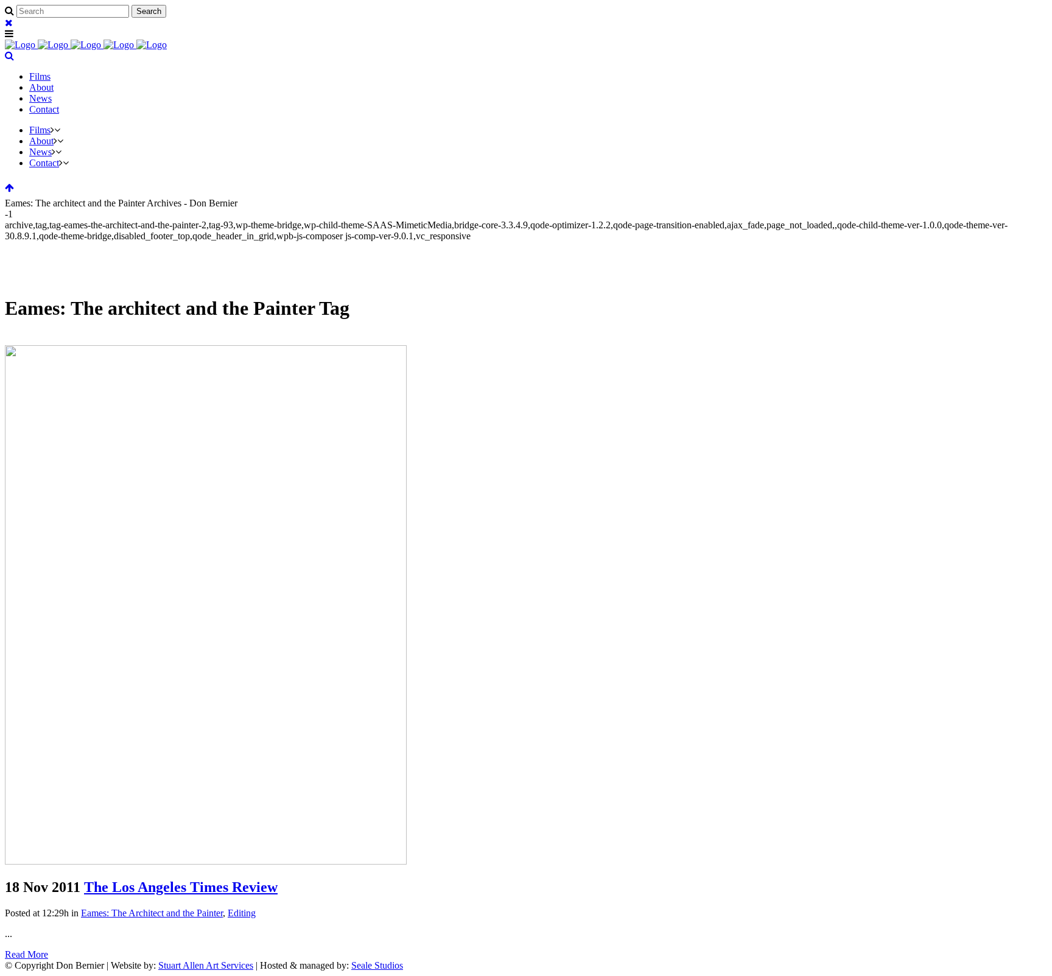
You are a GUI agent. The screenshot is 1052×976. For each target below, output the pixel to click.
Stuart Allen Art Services (205, 965)
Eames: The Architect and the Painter (152, 913)
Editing (242, 913)
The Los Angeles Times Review (181, 887)
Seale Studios (377, 965)
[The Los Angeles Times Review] (206, 861)
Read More (26, 954)
